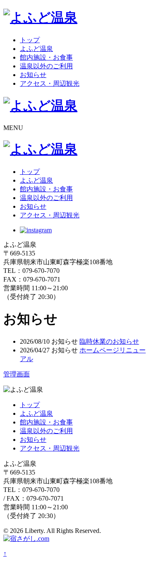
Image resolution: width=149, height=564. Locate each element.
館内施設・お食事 (46, 57)
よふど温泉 (36, 48)
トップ (30, 39)
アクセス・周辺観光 (49, 83)
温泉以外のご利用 (46, 66)
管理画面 (16, 374)
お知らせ (33, 74)
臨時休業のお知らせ (109, 341)
